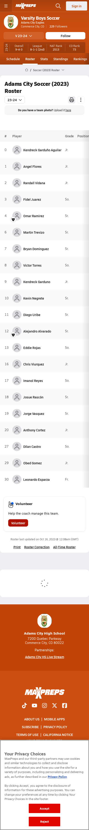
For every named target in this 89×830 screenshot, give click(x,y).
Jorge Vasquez (33, 413)
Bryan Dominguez (36, 249)
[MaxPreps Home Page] (26, 70)
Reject (44, 821)
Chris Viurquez (33, 364)
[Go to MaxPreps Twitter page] (54, 706)
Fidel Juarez (32, 199)
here (68, 110)
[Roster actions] (80, 99)
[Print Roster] (71, 99)
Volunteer (18, 523)
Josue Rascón (33, 397)
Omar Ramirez (33, 216)
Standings (60, 59)
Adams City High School (44, 633)
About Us (31, 719)
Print (17, 547)
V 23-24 (21, 35)
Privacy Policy (55, 727)
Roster (30, 59)
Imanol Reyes (33, 381)
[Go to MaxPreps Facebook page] (64, 706)
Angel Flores (32, 166)
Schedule (13, 59)
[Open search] (58, 6)
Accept (44, 808)
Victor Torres (32, 265)
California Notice (58, 734)
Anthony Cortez (34, 430)
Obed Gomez (32, 463)
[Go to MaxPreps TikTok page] (24, 706)
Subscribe (30, 727)
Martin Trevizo (33, 232)
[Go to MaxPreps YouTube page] (34, 706)
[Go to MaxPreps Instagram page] (44, 706)
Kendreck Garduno (36, 282)
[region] (44, 785)
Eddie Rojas (32, 348)
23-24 (12, 99)
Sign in (76, 6)
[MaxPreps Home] (26, 6)
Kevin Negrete (33, 298)
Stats (44, 59)
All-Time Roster (64, 547)
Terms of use (27, 734)
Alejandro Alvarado (37, 331)
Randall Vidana (34, 183)
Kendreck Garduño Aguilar (42, 150)
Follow (66, 35)
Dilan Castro (32, 446)
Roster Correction (37, 547)
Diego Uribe (31, 315)
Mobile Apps (54, 719)
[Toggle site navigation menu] (6, 6)
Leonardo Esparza (36, 479)
